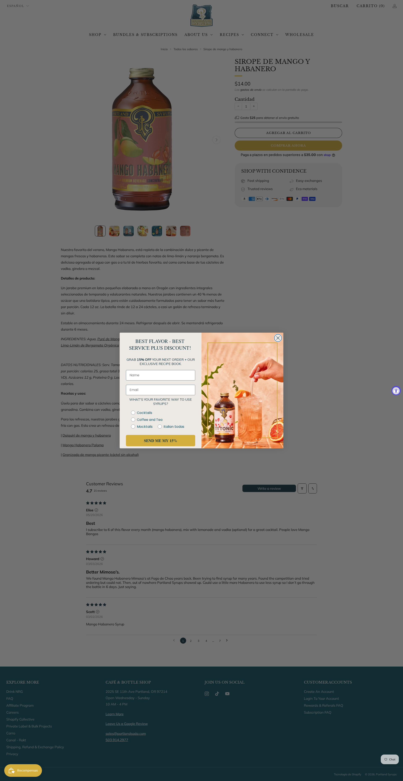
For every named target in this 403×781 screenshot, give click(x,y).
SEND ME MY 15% (160, 440)
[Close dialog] (278, 338)
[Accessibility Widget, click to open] (396, 390)
